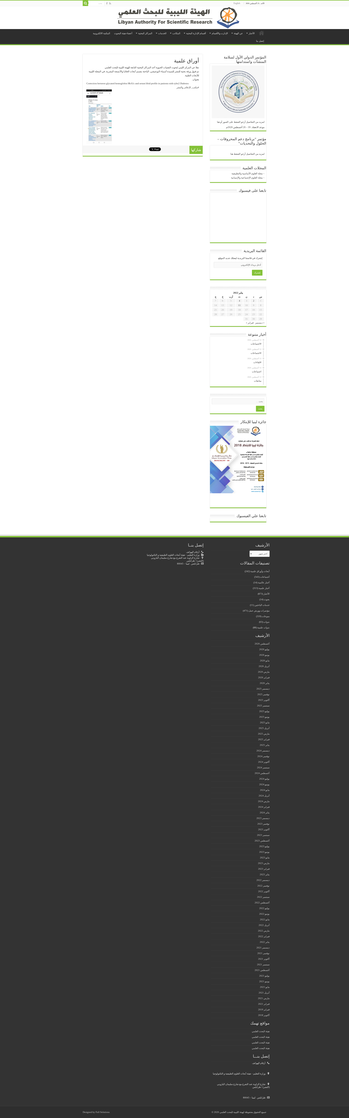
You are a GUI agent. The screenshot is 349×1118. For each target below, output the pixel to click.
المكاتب (176, 33)
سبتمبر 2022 (263, 897)
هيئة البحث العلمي (261, 1031)
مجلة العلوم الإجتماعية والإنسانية (247, 177)
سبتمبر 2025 (263, 705)
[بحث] (85, 3)
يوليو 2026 (264, 649)
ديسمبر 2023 (263, 818)
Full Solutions (103, 1112)
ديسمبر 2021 (263, 947)
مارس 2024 (264, 801)
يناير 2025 (265, 745)
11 (239, 305)
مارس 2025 (264, 733)
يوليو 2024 (264, 778)
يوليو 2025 (264, 711)
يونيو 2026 (264, 655)
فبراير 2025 (264, 739)
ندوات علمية (263, 627)
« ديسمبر (259, 322)
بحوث (267, 599)
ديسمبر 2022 (263, 880)
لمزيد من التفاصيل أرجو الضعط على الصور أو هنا (240, 122)
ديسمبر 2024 (263, 750)
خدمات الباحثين (262, 605)
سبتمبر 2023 (263, 835)
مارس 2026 (264, 671)
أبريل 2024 (264, 795)
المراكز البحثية (145, 33)
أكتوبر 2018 (264, 1015)
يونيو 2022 (264, 913)
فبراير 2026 (264, 677)
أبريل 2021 (264, 992)
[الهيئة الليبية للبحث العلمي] (174, 17)
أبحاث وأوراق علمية (260, 571)
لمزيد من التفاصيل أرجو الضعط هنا (247, 154)
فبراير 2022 (264, 936)
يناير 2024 (265, 812)
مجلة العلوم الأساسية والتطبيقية (247, 173)
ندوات (267, 622)
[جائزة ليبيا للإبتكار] (237, 459)
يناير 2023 (265, 874)
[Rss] (110, 3)
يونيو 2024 (264, 784)
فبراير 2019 (264, 1009)
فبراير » (250, 322)
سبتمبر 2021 (263, 964)
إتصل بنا (260, 41)
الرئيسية (261, 33)
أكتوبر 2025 (264, 700)
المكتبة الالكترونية (101, 33)
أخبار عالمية (264, 582)
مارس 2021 (264, 998)
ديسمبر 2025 (263, 688)
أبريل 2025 (264, 728)
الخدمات (162, 33)
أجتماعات (265, 577)
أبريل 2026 (264, 666)
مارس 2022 (264, 930)
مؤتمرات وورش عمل (259, 610)
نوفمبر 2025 (263, 694)
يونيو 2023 (264, 852)
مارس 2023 (264, 863)
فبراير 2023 (264, 868)
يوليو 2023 (264, 846)
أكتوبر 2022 (264, 891)
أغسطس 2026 (262, 643)
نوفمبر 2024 (263, 756)
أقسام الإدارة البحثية (196, 33)
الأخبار (252, 33)
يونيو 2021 (264, 981)
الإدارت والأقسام (220, 33)
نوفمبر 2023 (263, 823)
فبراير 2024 (264, 807)
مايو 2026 (265, 660)
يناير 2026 (265, 683)
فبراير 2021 (264, 1004)
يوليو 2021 (264, 975)
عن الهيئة (238, 33)
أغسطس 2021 (262, 970)
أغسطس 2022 (262, 902)
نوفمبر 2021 (263, 953)
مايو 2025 (265, 722)
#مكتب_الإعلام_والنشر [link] (187, 87)
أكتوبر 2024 (264, 762)
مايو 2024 (265, 790)
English (237, 3)
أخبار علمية (264, 588)
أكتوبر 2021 (264, 959)
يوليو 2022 (264, 908)
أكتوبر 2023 (264, 829)
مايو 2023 (265, 857)
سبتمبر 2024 (263, 767)
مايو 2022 (265, 919)
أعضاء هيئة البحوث (123, 33)
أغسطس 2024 (262, 773)
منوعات (266, 616)
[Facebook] (107, 3)
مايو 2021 (265, 987)
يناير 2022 (265, 942)
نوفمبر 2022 (263, 885)
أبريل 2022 (264, 925)
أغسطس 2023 (262, 840)
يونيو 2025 (264, 716)
